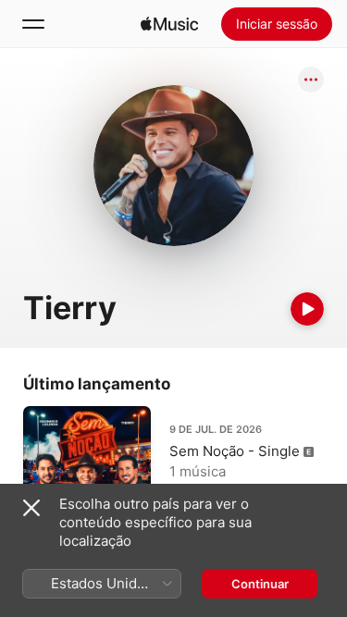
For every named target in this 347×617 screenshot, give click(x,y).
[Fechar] (31, 508)
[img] (169, 24)
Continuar (260, 583)
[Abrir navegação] (33, 24)
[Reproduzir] (307, 309)
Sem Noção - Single (234, 451)
